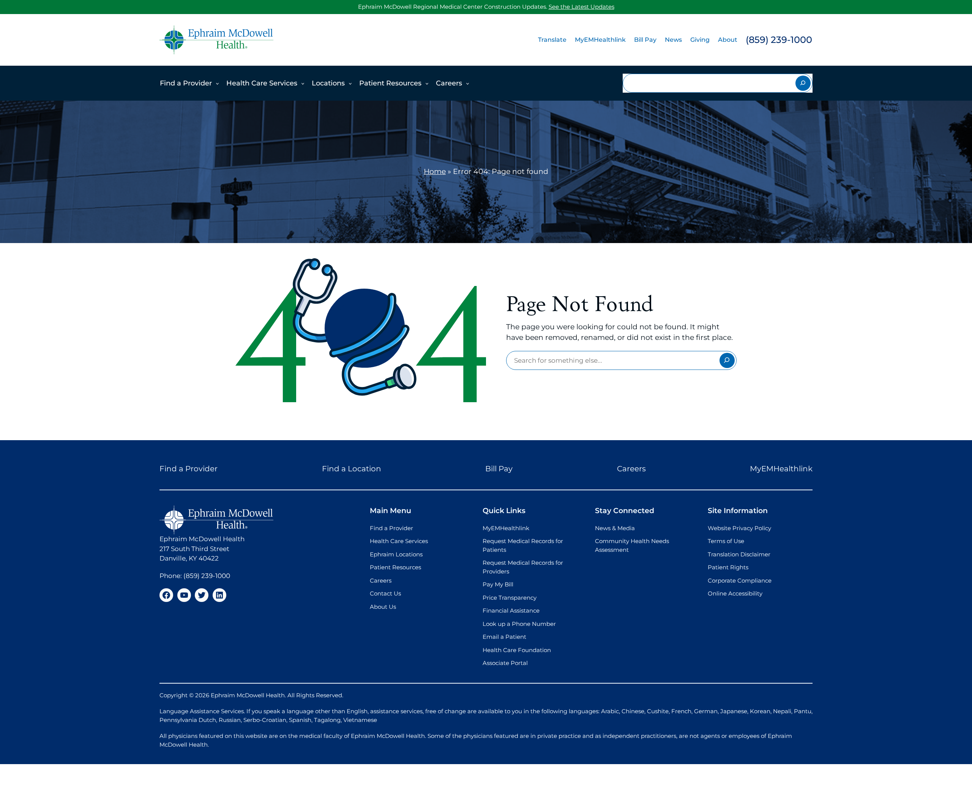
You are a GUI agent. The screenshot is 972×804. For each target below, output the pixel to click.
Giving (700, 39)
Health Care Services (261, 83)
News (673, 39)
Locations (328, 83)
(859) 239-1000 (779, 39)
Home (435, 171)
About (727, 39)
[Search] (803, 83)
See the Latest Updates (581, 6)
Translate (552, 39)
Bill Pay (645, 39)
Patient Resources (390, 83)
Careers (449, 83)
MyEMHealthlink (600, 39)
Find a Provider (186, 83)
